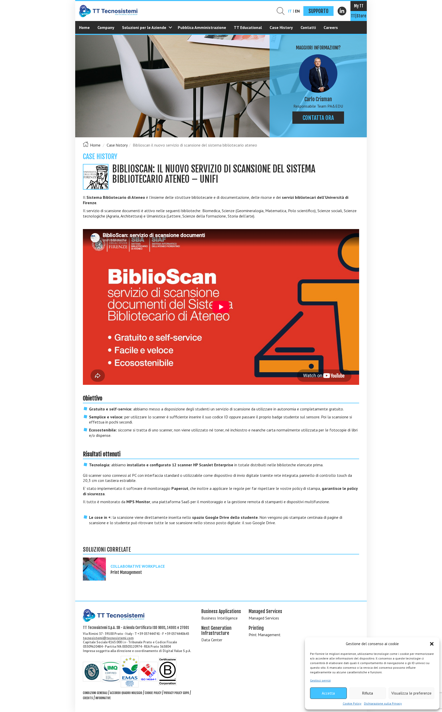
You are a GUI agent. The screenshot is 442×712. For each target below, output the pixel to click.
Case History (281, 27)
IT (290, 11)
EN (297, 11)
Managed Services (264, 618)
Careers (331, 27)
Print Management (265, 634)
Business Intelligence (219, 618)
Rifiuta (367, 693)
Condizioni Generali (95, 693)
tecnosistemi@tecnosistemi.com (108, 638)
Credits (88, 698)
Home (84, 27)
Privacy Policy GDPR (176, 693)
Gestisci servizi (320, 680)
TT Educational (248, 27)
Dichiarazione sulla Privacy (383, 703)
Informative (103, 698)
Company (105, 27)
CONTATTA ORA (318, 117)
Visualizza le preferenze (411, 693)
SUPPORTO (318, 11)
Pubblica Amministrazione (202, 27)
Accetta (328, 693)
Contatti (308, 27)
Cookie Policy (352, 703)
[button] (431, 643)
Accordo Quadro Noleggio (126, 693)
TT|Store (358, 15)
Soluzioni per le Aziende (144, 27)
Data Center (211, 639)
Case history (117, 145)
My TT (358, 5)
